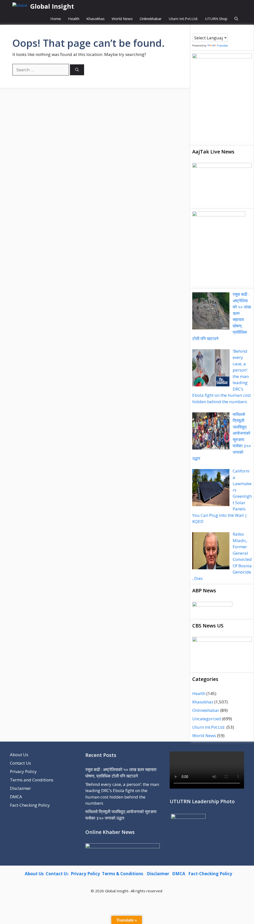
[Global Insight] (20, 6)
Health (73, 18)
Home (55, 18)
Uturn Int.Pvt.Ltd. (183, 18)
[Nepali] (214, 30)
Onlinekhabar (151, 18)
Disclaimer (20, 788)
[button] (236, 18)
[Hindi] (209, 30)
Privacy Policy (23, 771)
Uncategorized (206, 719)
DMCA (16, 796)
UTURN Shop (216, 18)
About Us (19, 754)
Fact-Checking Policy (30, 805)
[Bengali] (194, 30)
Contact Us (20, 763)
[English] (204, 30)
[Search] (77, 69)
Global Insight (52, 6)
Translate (222, 45)
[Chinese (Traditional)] (199, 30)
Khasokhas (95, 18)
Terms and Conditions (31, 780)
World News (122, 18)
